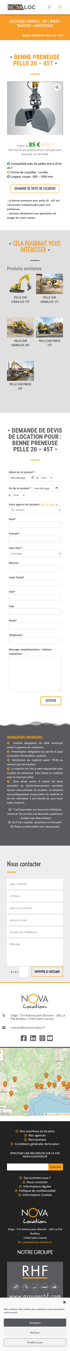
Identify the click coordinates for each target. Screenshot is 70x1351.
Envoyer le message (47, 971)
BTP (45, 21)
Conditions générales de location (37, 1144)
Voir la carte (48, 504)
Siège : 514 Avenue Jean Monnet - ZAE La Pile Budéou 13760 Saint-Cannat (38, 1017)
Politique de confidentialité (37, 1191)
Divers (54, 21)
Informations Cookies (37, 1195)
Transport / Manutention (35, 25)
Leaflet (50, 1114)
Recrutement (37, 1140)
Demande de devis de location (35, 188)
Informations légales (37, 1186)
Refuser (35, 1332)
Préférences (35, 1342)
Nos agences (37, 1135)
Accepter (35, 1322)
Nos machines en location (37, 1131)
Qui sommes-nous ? (37, 1178)
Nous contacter (37, 1182)
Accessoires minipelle (24, 21)
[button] (64, 1302)
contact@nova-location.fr (36, 1242)
